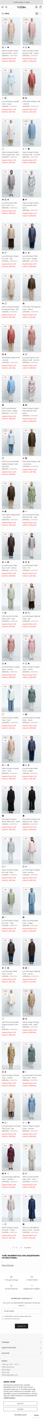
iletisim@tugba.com (10, 1375)
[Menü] (2, 7)
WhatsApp (6, 1369)
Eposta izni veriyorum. (12, 1319)
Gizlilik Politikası (9, 1398)
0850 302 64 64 (8, 1367)
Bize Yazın (6, 1372)
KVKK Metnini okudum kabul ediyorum (18, 1316)
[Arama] (7, 7)
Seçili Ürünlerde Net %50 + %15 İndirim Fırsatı (21, 3)
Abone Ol (21, 1326)
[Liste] (36, 13)
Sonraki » (27, 1247)
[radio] (3, 47)
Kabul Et (20, 1403)
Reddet (20, 1409)
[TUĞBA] (21, 7)
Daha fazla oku (8, 1265)
